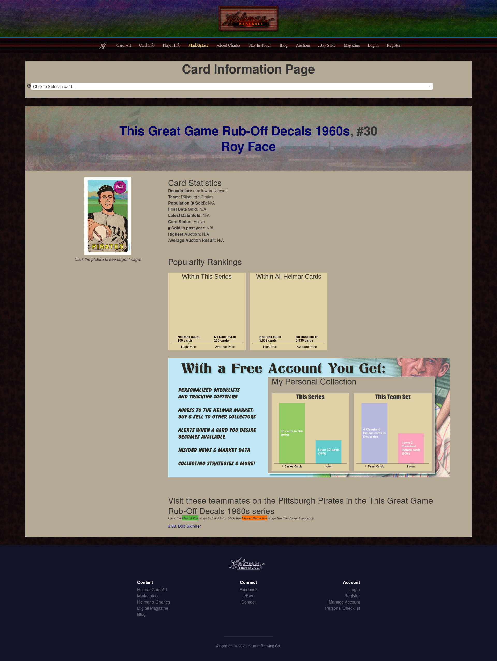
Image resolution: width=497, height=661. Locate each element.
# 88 (172, 526)
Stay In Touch (260, 45)
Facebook (248, 589)
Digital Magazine (152, 608)
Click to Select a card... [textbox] (54, 86)
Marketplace (198, 45)
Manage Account (344, 602)
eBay (248, 596)
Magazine (352, 45)
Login (354, 589)
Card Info (147, 45)
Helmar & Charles (153, 602)
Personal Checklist (342, 608)
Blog (284, 45)
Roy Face (248, 146)
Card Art (123, 45)
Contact (248, 602)
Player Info (171, 45)
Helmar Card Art (152, 589)
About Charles (228, 45)
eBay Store (327, 45)
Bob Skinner (189, 526)
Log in (373, 45)
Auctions (303, 45)
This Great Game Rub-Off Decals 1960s (234, 130)
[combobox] (232, 86)
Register (393, 45)
